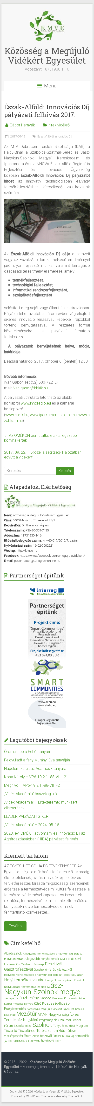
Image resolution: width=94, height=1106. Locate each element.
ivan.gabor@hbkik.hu (30, 388)
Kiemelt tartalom (26, 855)
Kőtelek (79, 1009)
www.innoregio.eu (36, 403)
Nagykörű (30, 1020)
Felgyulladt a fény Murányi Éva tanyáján (37, 760)
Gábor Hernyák (22, 125)
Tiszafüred (26, 1030)
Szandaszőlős (23, 1025)
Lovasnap (9, 1014)
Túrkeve (70, 1031)
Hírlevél (77, 980)
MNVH (42, 1014)
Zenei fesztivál (42, 1036)
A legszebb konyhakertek (42, 959)
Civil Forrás (67, 959)
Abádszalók (13, 953)
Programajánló (48, 1020)
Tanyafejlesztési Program (70, 1025)
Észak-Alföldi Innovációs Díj (54, 136)
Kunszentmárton (74, 998)
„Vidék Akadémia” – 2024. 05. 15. (32, 825)
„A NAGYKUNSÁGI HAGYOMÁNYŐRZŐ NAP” (32, 1041)
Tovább (15, 926)
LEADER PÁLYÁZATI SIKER (26, 816)
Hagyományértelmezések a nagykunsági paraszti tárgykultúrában (43, 974)
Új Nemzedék (80, 1036)
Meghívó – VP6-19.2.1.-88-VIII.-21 (33, 785)
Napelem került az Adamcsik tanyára (35, 768)
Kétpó (37, 1003)
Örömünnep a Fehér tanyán (27, 751)
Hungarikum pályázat (58, 980)
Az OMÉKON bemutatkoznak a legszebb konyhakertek (40, 438)
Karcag (45, 998)
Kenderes (57, 998)
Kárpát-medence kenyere (18, 1003)
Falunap (39, 964)
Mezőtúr (26, 1014)
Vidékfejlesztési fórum (17, 1036)
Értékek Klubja (61, 1036)
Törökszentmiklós (50, 1030)
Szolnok (42, 1024)
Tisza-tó (10, 1030)
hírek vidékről (59, 125)
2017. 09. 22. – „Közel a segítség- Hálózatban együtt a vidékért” (42, 454)
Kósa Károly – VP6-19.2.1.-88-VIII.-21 (36, 777)
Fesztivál (53, 964)
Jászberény (28, 997)
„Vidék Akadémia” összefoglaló (30, 794)
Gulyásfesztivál (62, 969)
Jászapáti (10, 998)
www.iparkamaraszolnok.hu (53, 414)
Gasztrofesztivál (18, 969)
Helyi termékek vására (24, 979)
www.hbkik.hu (16, 414)
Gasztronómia (43, 969)
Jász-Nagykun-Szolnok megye (42, 988)
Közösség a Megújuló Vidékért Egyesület (47, 55)
